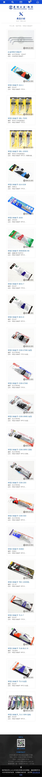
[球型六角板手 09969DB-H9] (21, 243)
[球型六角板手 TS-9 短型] (21, 673)
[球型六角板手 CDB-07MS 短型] (21, 342)
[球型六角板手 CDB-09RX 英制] (21, 441)
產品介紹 (23, 21)
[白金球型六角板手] (21, 44)
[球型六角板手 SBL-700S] (21, 110)
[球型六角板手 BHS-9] (21, 309)
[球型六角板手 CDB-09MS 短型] (21, 408)
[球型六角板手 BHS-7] (21, 276)
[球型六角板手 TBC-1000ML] (21, 574)
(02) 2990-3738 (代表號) (23, 757)
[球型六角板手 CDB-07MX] (21, 375)
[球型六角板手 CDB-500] (21, 508)
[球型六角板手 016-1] (21, 77)
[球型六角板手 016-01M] (21, 176)
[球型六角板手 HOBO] (21, 541)
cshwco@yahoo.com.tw (24, 761)
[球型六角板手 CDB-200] (21, 474)
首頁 (17, 21)
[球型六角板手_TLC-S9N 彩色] (21, 706)
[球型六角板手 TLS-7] (21, 607)
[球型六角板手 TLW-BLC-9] (21, 640)
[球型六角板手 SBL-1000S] (21, 143)
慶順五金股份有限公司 (21, 7)
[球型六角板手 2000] (21, 209)
